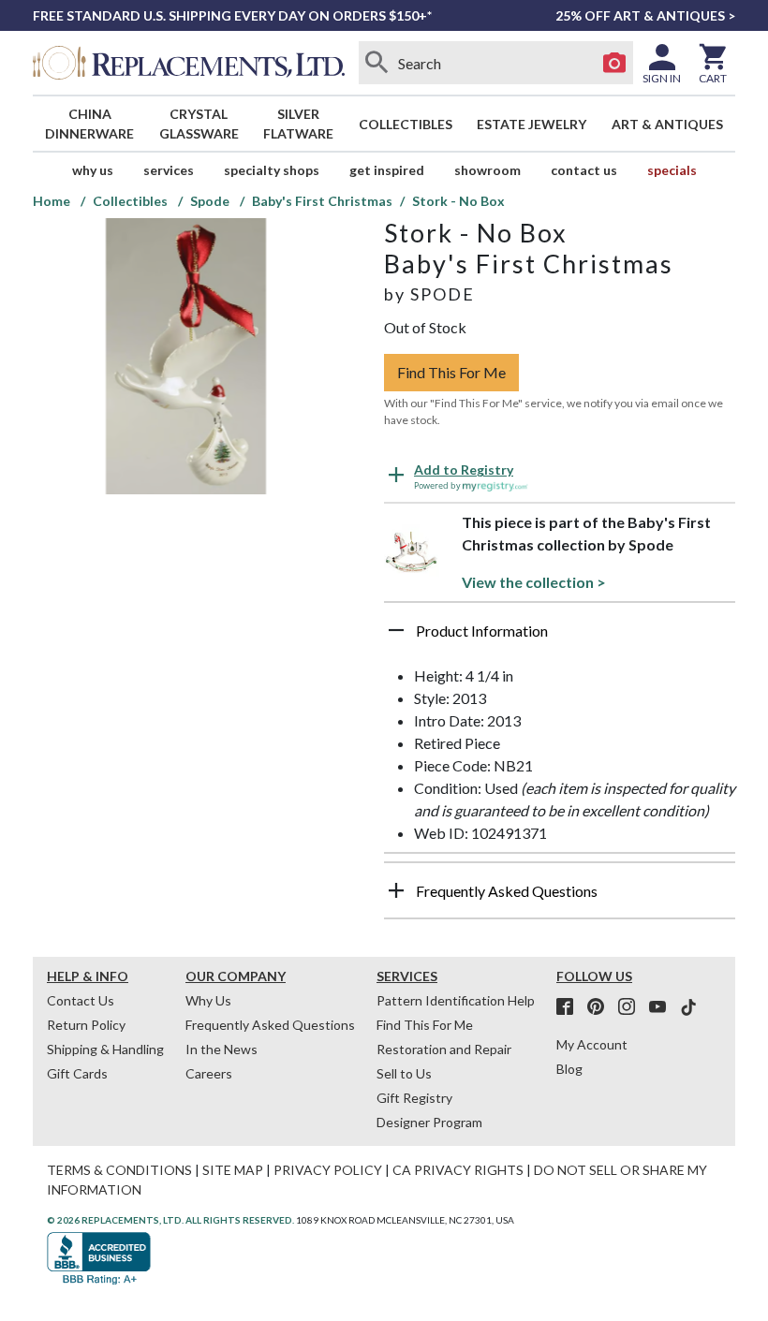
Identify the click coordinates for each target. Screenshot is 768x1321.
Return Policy (86, 1025)
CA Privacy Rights (458, 1170)
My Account (592, 1044)
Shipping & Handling (105, 1049)
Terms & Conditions (119, 1170)
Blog (569, 1069)
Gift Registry (414, 1098)
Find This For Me (451, 372)
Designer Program (429, 1122)
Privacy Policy (327, 1170)
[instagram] (632, 1007)
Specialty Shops (271, 170)
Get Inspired (386, 170)
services (168, 170)
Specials (672, 170)
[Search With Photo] (614, 62)
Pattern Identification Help (456, 1000)
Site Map (232, 1170)
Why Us (208, 1000)
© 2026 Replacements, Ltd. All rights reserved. (170, 1220)
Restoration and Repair (444, 1049)
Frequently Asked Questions (270, 1025)
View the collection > (534, 582)
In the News (221, 1049)
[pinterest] (601, 1007)
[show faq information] (396, 890)
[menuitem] (90, 123)
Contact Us (584, 170)
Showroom (487, 170)
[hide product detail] (396, 630)
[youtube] (663, 1007)
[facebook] (570, 1007)
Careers (208, 1073)
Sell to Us (404, 1073)
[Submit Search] (377, 62)
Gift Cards (77, 1073)
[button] (559, 637)
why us (92, 170)
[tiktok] (688, 1007)
